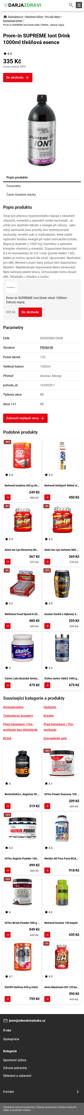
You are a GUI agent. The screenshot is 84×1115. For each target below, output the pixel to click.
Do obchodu (30, 312)
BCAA (7, 738)
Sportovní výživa (34, 16)
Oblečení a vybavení (17, 1076)
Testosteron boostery (18, 716)
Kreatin (49, 716)
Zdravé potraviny (15, 1068)
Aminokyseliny (13, 707)
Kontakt (8, 1092)
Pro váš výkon (52, 16)
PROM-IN (46, 347)
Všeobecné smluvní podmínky (19, 1107)
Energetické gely (55, 738)
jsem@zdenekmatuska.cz (27, 1020)
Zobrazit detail (8, 497)
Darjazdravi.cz (15, 16)
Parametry (13, 186)
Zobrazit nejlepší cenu (22, 418)
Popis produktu (17, 177)
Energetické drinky (12, 20)
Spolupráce (11, 1039)
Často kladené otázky (21, 194)
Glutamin (50, 707)
